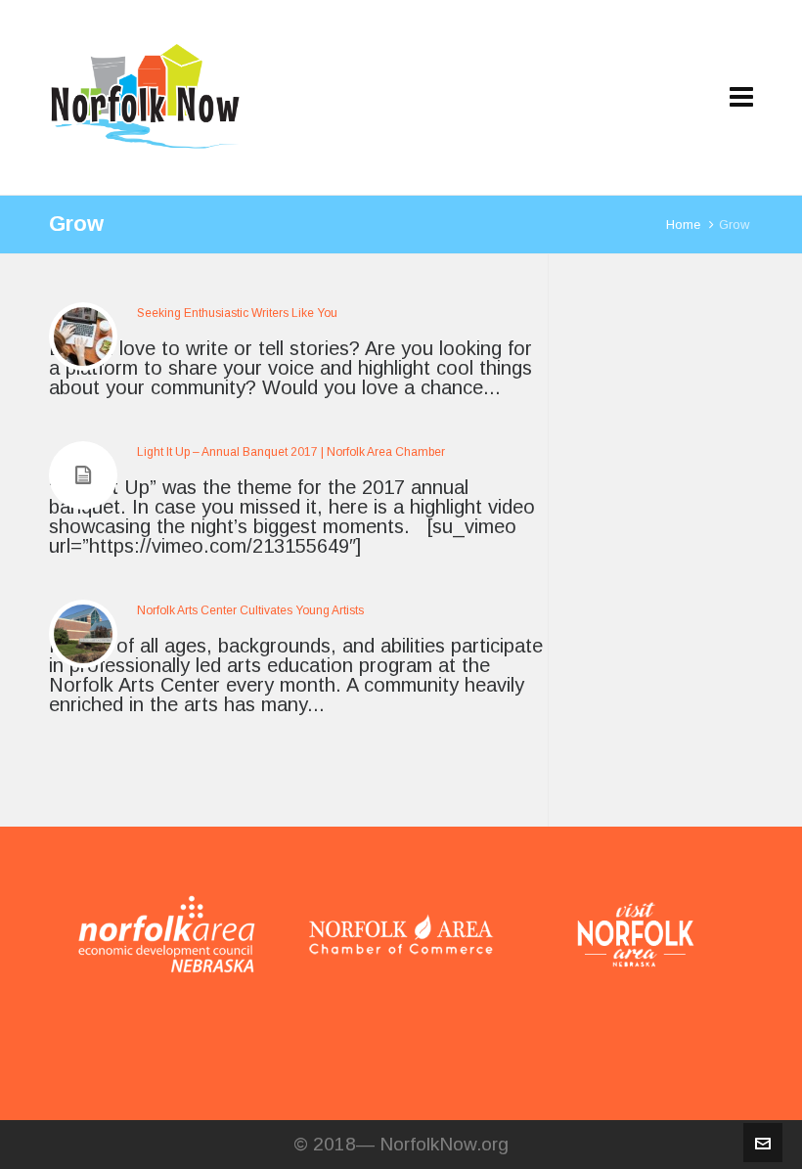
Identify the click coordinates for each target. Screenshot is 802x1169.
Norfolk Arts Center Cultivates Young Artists (250, 610)
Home (683, 224)
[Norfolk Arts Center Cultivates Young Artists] (83, 634)
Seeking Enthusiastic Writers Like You (237, 313)
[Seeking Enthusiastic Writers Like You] (83, 336)
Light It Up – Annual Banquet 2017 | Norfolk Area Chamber (291, 452)
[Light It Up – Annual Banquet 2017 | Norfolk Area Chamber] (83, 475)
